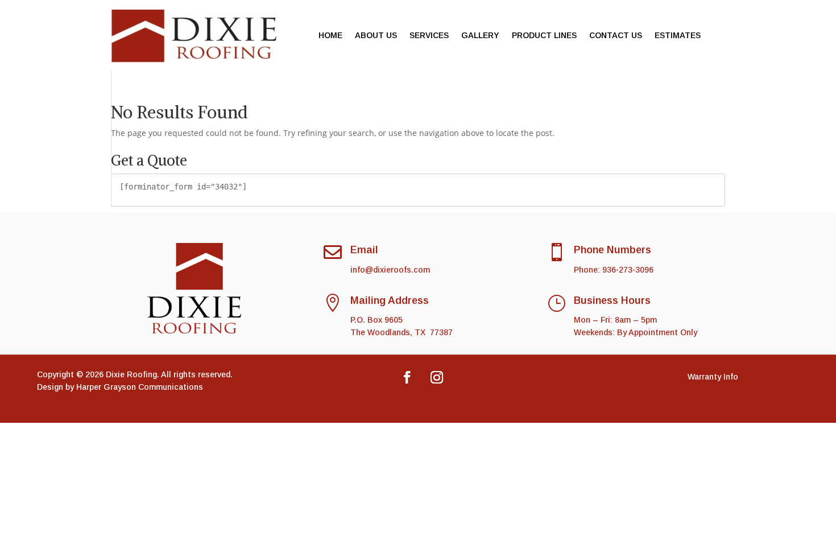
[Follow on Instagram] (436, 377)
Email (364, 249)
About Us (376, 35)
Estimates (678, 35)
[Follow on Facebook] (407, 377)
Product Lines (544, 35)
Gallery (480, 35)
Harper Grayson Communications (139, 386)
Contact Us (615, 35)
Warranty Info (713, 376)
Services (429, 35)
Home (330, 35)
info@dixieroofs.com (390, 269)
